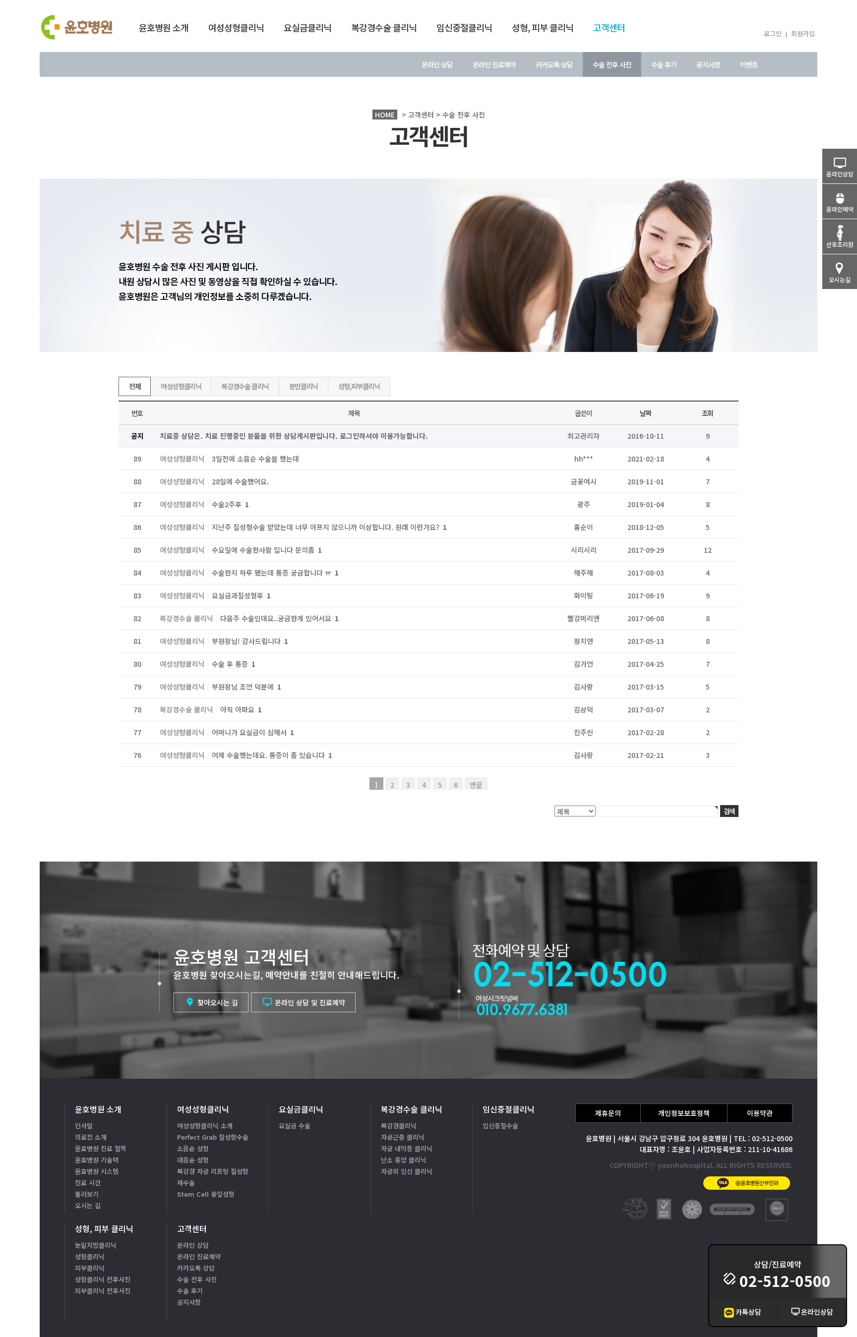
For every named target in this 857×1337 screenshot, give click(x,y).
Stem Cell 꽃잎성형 (206, 1194)
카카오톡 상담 (554, 64)
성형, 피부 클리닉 (542, 27)
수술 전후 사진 (612, 64)
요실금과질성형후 (241, 595)
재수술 (186, 1182)
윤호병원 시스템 (97, 1171)
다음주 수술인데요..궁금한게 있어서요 (279, 618)
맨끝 (476, 785)
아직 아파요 (241, 709)
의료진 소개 (91, 1137)
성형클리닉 (90, 1256)
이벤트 (749, 64)
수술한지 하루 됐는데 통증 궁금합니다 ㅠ (275, 573)
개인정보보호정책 (684, 1113)
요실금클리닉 (307, 27)
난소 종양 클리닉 (404, 1159)
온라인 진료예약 (494, 64)
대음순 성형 (193, 1159)
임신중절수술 (500, 1125)
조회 (707, 413)
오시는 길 (88, 1205)
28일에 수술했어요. (240, 481)
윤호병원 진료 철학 (100, 1148)
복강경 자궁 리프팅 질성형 (212, 1171)
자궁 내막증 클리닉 (406, 1148)
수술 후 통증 (233, 664)
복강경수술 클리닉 (384, 27)
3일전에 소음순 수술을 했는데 (255, 459)
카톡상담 (748, 1312)
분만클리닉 (303, 386)
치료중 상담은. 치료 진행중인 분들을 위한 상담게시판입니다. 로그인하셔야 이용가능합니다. (294, 436)
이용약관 (760, 1113)
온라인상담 (817, 1312)
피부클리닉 (90, 1268)
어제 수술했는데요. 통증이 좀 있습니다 (272, 755)
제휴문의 (608, 1113)
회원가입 (803, 33)
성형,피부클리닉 (359, 386)
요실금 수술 (294, 1125)
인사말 (84, 1125)
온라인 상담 (437, 64)
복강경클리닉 (399, 1125)
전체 (134, 386)
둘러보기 (87, 1194)
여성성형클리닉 (236, 27)
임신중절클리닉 (464, 27)
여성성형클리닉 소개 (205, 1125)
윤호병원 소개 (163, 27)
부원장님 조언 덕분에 (246, 687)
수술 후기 (663, 64)
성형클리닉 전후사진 (102, 1279)
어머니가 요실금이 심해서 (253, 732)
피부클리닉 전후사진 (102, 1290)
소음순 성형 (193, 1148)
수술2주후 (230, 504)
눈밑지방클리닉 (96, 1245)
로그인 (773, 33)
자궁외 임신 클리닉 (406, 1171)
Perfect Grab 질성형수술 (212, 1137)
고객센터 (609, 27)
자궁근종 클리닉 (403, 1137)
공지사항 (708, 64)
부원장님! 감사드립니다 (250, 641)
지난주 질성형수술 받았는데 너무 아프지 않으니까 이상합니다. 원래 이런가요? (329, 527)
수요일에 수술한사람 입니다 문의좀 (267, 550)
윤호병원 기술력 (97, 1159)
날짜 (645, 413)
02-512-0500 (785, 1280)
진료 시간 (88, 1182)
